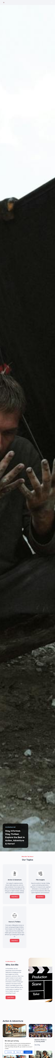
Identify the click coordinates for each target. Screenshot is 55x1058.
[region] (18, 1047)
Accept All (27, 1052)
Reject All (18, 1052)
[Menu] (51, 2)
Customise (9, 1052)
